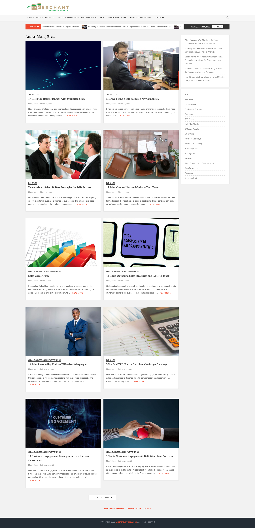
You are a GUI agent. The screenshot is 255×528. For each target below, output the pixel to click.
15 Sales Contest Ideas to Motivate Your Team (132, 187)
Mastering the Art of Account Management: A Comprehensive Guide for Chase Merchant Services (105, 27)
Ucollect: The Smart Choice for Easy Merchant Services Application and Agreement (204, 70)
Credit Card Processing (39, 18)
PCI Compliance (191, 148)
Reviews (160, 18)
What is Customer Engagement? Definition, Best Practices (139, 456)
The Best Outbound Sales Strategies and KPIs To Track (137, 275)
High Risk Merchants (193, 124)
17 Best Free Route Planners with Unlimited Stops (56, 98)
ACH (102, 18)
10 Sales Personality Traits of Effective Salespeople (57, 364)
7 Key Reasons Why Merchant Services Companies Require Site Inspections (201, 42)
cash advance (190, 104)
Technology (33, 94)
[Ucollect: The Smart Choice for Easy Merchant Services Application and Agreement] (153, 26)
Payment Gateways (193, 138)
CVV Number (190, 114)
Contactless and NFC (141, 18)
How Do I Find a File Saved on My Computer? (132, 98)
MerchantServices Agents (126, 521)
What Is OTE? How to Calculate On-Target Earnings (136, 364)
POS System (190, 153)
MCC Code (189, 133)
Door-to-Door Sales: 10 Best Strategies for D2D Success (59, 187)
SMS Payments (191, 168)
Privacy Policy (134, 508)
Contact (147, 508)
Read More (72, 116)
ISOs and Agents (192, 129)
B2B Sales (110, 183)
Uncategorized (191, 178)
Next (107, 497)
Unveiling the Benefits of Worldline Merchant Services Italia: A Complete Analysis (203, 50)
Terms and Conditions (114, 508)
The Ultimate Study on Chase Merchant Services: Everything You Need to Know (205, 79)
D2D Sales (32, 183)
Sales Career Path (38, 275)
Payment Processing (193, 143)
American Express (117, 18)
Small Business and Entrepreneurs (76, 18)
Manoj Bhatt (33, 103)
